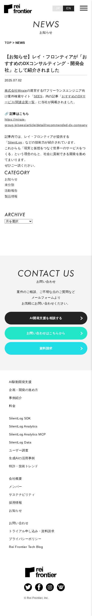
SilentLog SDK (20, 418)
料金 (12, 406)
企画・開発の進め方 (23, 390)
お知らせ (11, 179)
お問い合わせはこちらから (46, 333)
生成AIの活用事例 (22, 458)
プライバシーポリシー (25, 539)
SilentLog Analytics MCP (27, 434)
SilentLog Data (20, 442)
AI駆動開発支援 (20, 382)
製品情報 (11, 196)
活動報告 (11, 190)
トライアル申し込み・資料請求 (31, 531)
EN (68, 8)
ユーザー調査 (18, 450)
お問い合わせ (18, 523)
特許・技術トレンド (23, 466)
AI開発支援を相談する (46, 318)
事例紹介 (15, 398)
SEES (38, 96)
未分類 (10, 185)
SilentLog (15, 142)
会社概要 (15, 478)
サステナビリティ (22, 494)
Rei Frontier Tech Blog (26, 547)
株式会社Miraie (16, 90)
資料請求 (46, 348)
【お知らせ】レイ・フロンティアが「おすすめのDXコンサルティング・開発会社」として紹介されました (46, 63)
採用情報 (15, 502)
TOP (8, 42)
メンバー (15, 486)
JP (58, 8)
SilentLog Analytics (23, 426)
